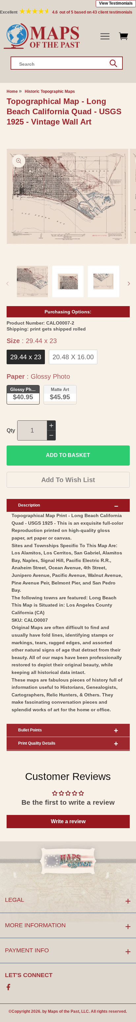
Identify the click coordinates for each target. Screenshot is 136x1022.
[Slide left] (7, 283)
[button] (105, 36)
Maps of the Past (63, 1011)
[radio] (26, 357)
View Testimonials (116, 3)
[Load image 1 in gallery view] (32, 281)
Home (12, 91)
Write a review (68, 821)
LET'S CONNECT (28, 975)
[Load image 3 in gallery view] (103, 281)
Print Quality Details (36, 743)
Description (29, 505)
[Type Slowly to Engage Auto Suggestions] (113, 63)
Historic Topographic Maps (50, 91)
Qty (11, 430)
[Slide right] (128, 283)
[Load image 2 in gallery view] (68, 281)
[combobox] (67, 63)
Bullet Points (30, 730)
